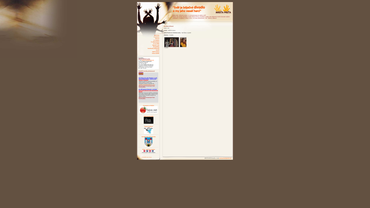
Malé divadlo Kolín (148, 116)
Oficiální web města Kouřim (149, 136)
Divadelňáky (156, 46)
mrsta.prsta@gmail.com (225, 158)
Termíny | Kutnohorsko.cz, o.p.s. (147, 84)
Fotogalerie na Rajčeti (148, 105)
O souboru (156, 37)
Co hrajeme (156, 40)
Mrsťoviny (156, 35)
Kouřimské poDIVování (153, 48)
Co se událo (156, 43)
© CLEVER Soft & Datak (147, 157)
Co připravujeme (155, 41)
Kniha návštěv (155, 53)
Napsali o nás (155, 45)
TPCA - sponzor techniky (148, 149)
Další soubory (155, 51)
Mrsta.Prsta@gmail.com (148, 60)
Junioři (157, 50)
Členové (157, 38)
